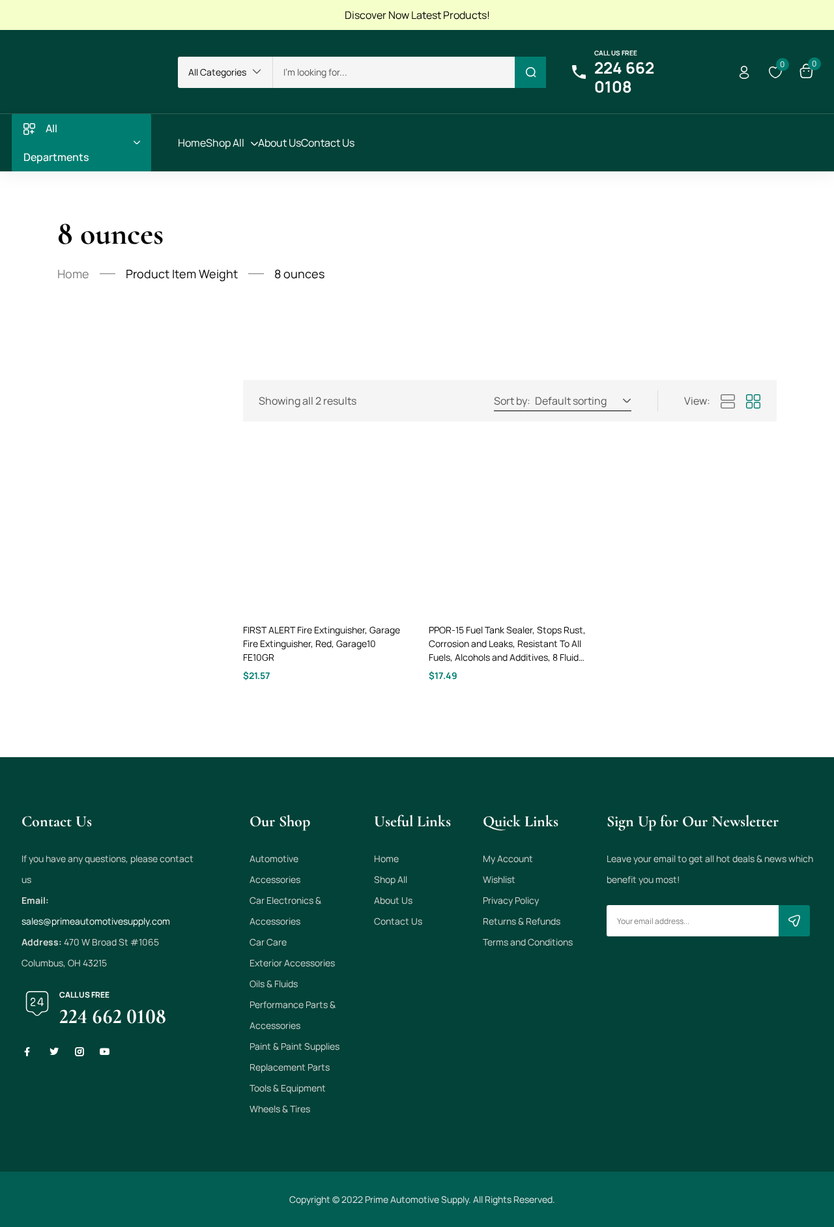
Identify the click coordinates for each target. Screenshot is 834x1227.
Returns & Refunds (521, 921)
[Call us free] (578, 72)
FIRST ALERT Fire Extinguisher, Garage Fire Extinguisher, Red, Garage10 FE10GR (321, 643)
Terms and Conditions (528, 942)
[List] (728, 402)
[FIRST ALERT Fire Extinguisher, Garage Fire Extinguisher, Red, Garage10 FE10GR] (324, 529)
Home (73, 273)
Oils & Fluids (274, 983)
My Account (508, 858)
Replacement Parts (290, 1067)
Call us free (615, 52)
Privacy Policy (511, 900)
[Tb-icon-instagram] (79, 1051)
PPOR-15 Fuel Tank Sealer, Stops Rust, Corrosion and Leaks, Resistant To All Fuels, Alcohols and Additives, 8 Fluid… (507, 643)
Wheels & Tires (280, 1109)
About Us (393, 900)
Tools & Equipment (288, 1088)
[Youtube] (104, 1051)
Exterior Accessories (292, 963)
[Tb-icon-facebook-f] (28, 1051)
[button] (225, 72)
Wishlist (499, 879)
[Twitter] (54, 1051)
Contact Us (398, 921)
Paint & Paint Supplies (294, 1046)
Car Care (268, 942)
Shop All (390, 879)
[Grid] (753, 402)
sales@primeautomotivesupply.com (96, 921)
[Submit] (794, 920)
